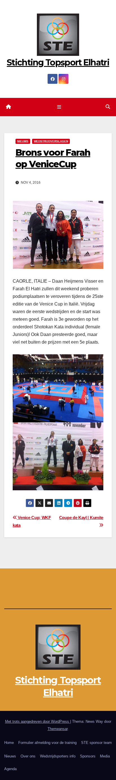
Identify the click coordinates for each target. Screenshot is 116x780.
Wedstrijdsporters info (57, 756)
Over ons (28, 756)
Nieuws (10, 756)
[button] (108, 106)
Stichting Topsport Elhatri (58, 62)
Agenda (10, 769)
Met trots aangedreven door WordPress (37, 721)
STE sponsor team (96, 743)
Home (9, 743)
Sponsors (87, 756)
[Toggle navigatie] (59, 107)
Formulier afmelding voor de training (47, 743)
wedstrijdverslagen (51, 141)
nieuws (22, 141)
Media (105, 756)
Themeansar (58, 729)
